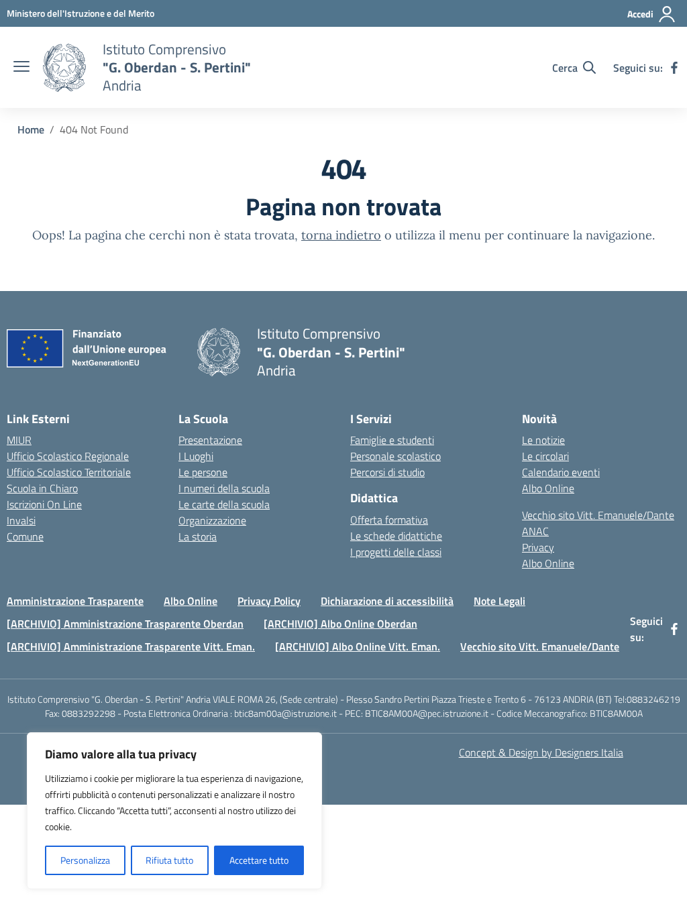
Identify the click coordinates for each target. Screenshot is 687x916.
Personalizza (85, 860)
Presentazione (210, 440)
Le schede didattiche (396, 536)
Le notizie (543, 440)
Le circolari (545, 456)
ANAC (535, 531)
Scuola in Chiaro (42, 488)
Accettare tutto (258, 860)
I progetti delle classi (395, 552)
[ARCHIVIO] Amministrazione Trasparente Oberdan (125, 624)
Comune (25, 536)
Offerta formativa (389, 520)
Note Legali (499, 601)
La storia (197, 536)
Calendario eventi (561, 472)
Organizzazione (212, 520)
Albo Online (548, 488)
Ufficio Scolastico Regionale (68, 456)
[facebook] (674, 68)
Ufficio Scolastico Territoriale (69, 472)
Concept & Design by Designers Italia (541, 752)
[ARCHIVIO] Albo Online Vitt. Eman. (357, 646)
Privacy (538, 547)
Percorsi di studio (387, 472)
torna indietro (341, 235)
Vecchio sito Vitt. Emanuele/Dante (598, 515)
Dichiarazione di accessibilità (387, 601)
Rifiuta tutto (169, 860)
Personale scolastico (395, 456)
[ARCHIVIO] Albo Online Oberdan (340, 624)
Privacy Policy (269, 601)
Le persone (202, 472)
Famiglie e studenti (392, 440)
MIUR (19, 440)
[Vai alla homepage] (64, 68)
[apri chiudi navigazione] (21, 68)
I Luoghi (195, 456)
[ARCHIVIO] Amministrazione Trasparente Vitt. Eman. (131, 646)
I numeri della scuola (224, 488)
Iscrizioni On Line (44, 504)
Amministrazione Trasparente (75, 601)
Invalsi (21, 520)
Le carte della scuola (224, 504)
